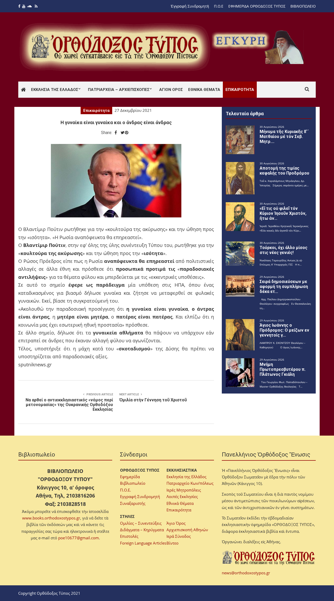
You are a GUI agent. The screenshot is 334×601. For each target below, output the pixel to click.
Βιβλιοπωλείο (132, 483)
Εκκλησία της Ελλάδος (54, 89)
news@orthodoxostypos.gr (246, 572)
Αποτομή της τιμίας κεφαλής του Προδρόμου (284, 171)
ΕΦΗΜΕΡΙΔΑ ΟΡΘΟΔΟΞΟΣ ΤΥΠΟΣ (256, 6)
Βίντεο (172, 543)
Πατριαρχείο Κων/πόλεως (189, 483)
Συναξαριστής (132, 503)
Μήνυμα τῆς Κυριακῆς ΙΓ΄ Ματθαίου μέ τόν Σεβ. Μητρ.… (284, 136)
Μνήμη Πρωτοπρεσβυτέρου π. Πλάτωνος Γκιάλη (283, 369)
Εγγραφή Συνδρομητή (140, 496)
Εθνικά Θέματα (204, 89)
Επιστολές (129, 536)
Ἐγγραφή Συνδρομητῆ (190, 6)
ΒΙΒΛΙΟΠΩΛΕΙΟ (303, 6)
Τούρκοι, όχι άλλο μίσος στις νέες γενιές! (283, 250)
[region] (259, 47)
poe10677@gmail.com (78, 537)
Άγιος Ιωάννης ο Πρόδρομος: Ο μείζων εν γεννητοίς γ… (284, 330)
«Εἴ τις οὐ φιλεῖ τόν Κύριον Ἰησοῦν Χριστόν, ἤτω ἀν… (283, 213)
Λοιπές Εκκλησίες (182, 496)
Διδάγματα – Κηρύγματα (142, 529)
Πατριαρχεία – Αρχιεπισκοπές (119, 89)
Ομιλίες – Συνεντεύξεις (141, 523)
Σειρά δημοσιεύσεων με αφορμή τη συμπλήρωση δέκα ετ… (284, 286)
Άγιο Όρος (176, 523)
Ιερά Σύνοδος (178, 536)
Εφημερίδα (130, 476)
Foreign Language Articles (143, 543)
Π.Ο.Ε (218, 6)
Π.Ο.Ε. (125, 490)
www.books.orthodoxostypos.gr (51, 518)
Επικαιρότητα (239, 89)
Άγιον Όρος (171, 89)
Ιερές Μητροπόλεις (183, 490)
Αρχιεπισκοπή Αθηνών (187, 529)
